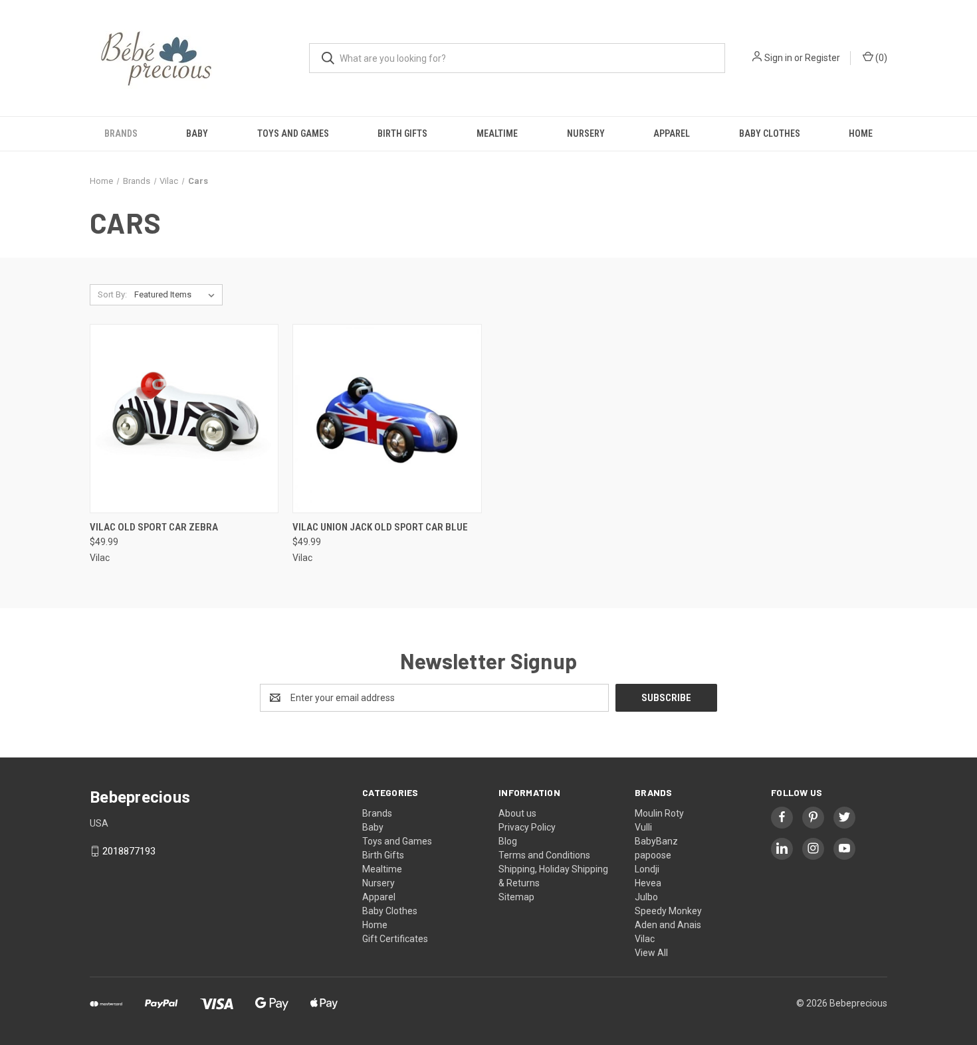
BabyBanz (656, 841)
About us (517, 813)
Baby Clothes (769, 133)
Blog (507, 841)
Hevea (648, 883)
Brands (121, 133)
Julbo (646, 897)
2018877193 (129, 851)
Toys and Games (293, 133)
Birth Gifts (402, 133)
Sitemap (516, 897)
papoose (653, 855)
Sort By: (112, 294)
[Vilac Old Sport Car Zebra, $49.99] (184, 419)
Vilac (645, 938)
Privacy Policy (527, 827)
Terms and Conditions (544, 855)
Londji (647, 869)
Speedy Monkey (668, 911)
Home (861, 133)
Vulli (643, 827)
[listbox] (177, 295)
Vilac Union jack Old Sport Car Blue (380, 527)
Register (822, 57)
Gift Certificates (395, 938)
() (880, 57)
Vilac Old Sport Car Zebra (154, 527)
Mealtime (497, 133)
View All (651, 952)
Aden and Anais (668, 925)
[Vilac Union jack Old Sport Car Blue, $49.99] (387, 419)
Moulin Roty (659, 813)
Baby (197, 133)
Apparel (671, 133)
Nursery (586, 133)
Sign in (778, 57)
